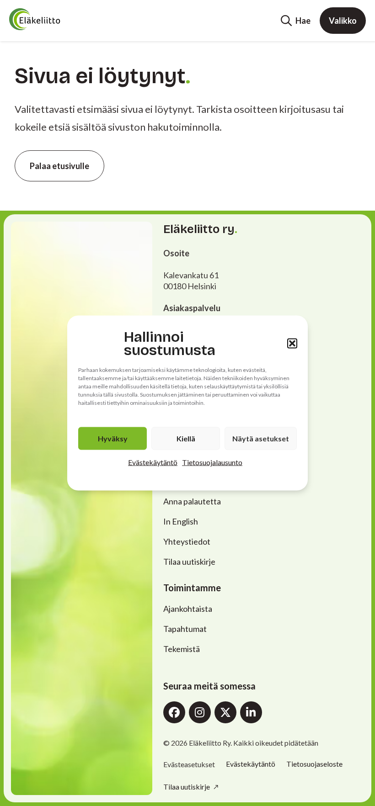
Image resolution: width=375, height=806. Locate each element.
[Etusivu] (53, 19)
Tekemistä (181, 649)
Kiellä (186, 438)
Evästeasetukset (189, 764)
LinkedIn (251, 712)
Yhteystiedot (186, 541)
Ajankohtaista (187, 609)
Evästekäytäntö (152, 462)
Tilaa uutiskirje (189, 562)
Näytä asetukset (260, 438)
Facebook (174, 712)
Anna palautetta (192, 501)
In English (180, 521)
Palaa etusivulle (59, 166)
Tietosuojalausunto (212, 462)
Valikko (343, 21)
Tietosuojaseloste (314, 763)
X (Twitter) (225, 712)
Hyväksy (113, 438)
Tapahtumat (185, 629)
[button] (292, 343)
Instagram (200, 712)
